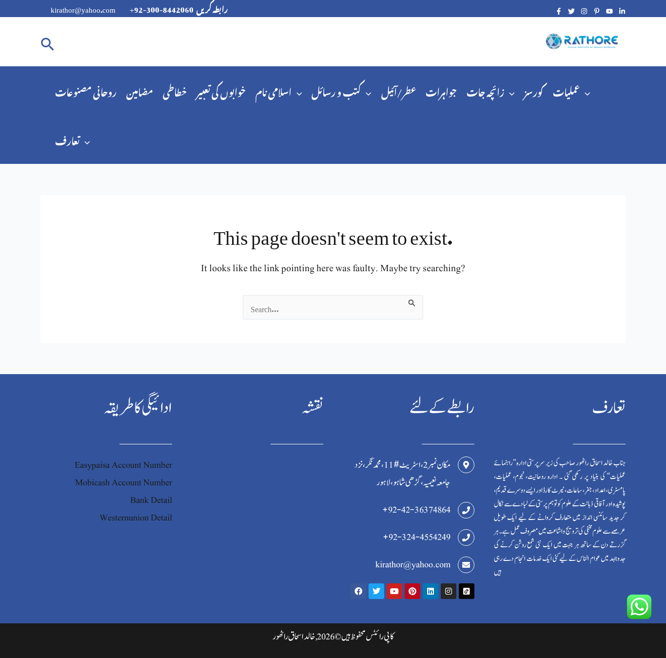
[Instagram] (584, 11)
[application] (297, 90)
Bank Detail (151, 500)
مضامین (139, 90)
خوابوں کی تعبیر (221, 90)
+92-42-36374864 (416, 510)
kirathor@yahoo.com (413, 564)
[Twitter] (571, 11)
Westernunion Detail (135, 517)
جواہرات (441, 90)
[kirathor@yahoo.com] (466, 565)
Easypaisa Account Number (123, 465)
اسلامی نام (273, 90)
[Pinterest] (596, 11)
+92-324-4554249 (417, 537)
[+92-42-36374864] (466, 510)
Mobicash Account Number (123, 482)
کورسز (533, 90)
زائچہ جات (485, 90)
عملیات (566, 90)
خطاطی (175, 90)
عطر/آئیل (398, 90)
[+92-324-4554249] (466, 537)
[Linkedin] (622, 11)
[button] (47, 41)
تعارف (67, 139)
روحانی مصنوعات (86, 90)
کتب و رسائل (336, 90)
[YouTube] (609, 11)
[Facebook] (558, 11)
